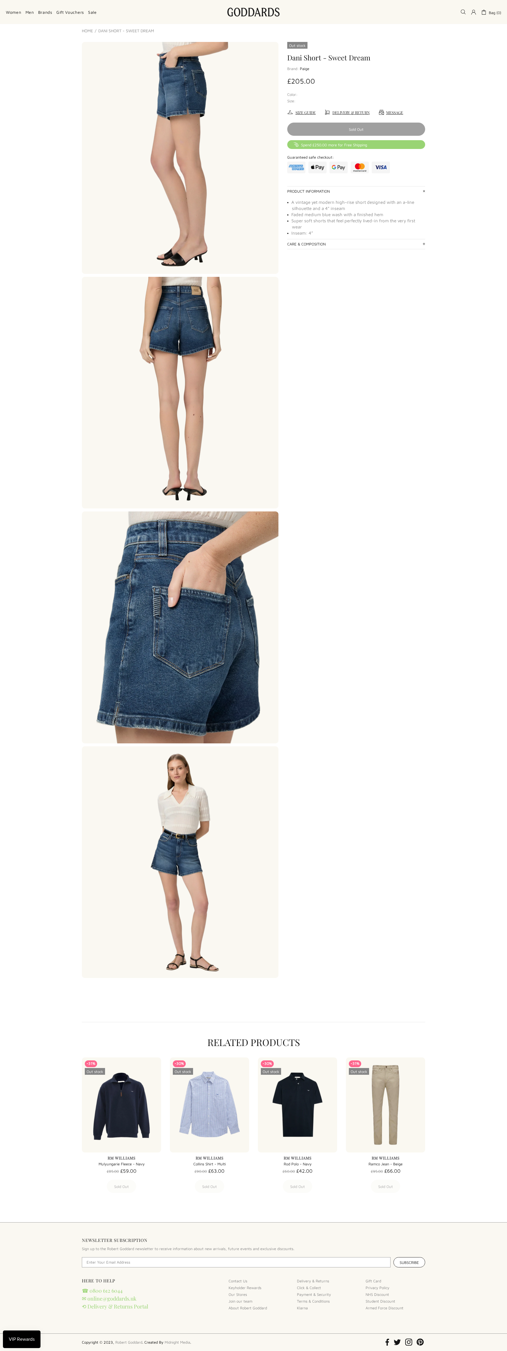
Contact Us (238, 1281)
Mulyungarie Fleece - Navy (122, 1164)
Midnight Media (177, 1342)
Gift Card (373, 1281)
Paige (304, 68)
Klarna (302, 1308)
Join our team (240, 1301)
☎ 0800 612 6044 (102, 1290)
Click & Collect (309, 1287)
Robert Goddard (253, 12)
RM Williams (122, 1157)
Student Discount (380, 1301)
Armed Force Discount (384, 1308)
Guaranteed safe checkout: (310, 157)
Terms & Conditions (313, 1301)
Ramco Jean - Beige (386, 1164)
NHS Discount (377, 1294)
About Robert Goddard (248, 1308)
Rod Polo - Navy (298, 1164)
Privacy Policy (377, 1287)
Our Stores (238, 1294)
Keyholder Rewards (245, 1287)
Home (87, 30)
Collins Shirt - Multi (209, 1164)
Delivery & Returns (313, 1281)
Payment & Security (314, 1294)
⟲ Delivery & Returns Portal (115, 1306)
